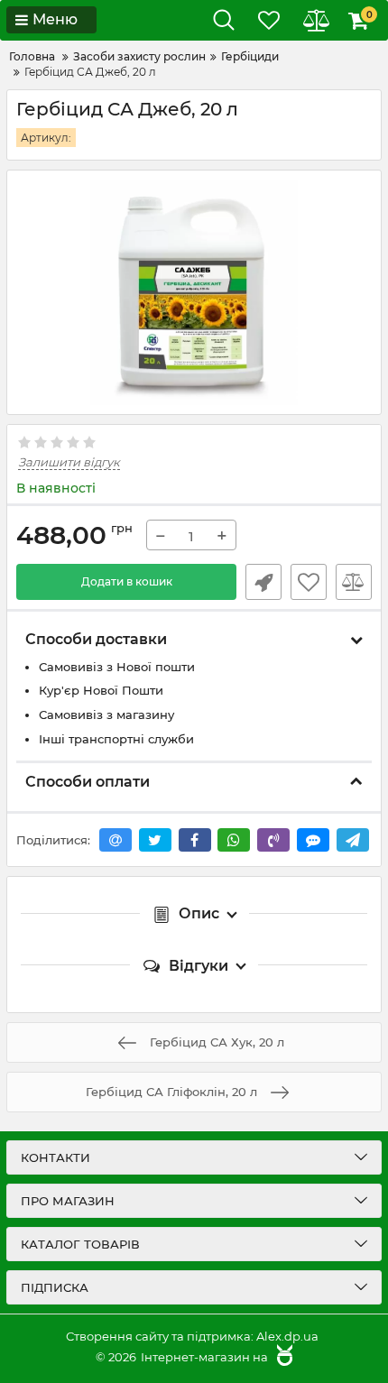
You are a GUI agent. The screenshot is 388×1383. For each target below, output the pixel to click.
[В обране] (309, 582)
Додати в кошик (126, 581)
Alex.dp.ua (287, 1336)
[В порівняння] (354, 582)
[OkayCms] (282, 1356)
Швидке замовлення (263, 582)
